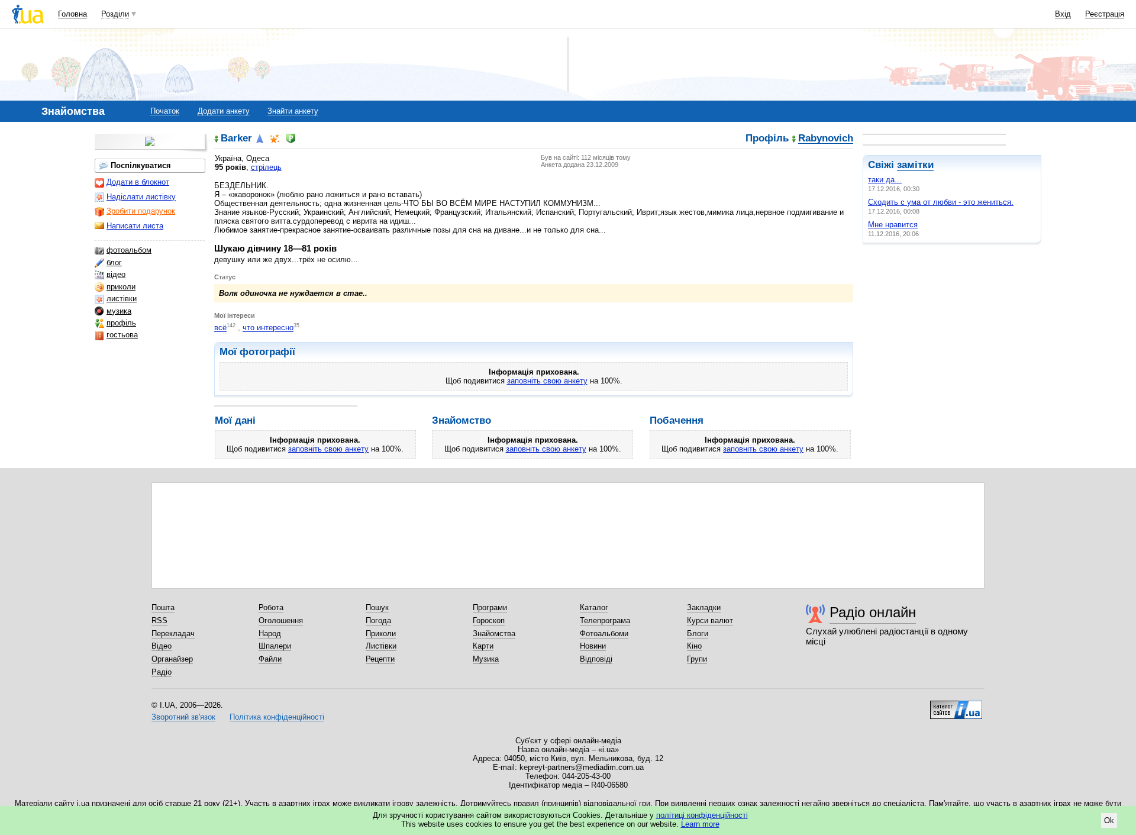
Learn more (700, 824)
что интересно (268, 328)
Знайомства (494, 633)
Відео (161, 645)
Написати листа (134, 225)
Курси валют (710, 620)
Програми (490, 607)
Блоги (697, 633)
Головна (72, 13)
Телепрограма (605, 620)
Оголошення (281, 620)
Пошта (163, 607)
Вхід (1063, 13)
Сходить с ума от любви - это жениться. (941, 202)
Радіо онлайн (873, 612)
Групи (697, 659)
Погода (378, 620)
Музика (486, 659)
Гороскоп (489, 620)
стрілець (266, 167)
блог (114, 262)
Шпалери (275, 645)
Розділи (115, 13)
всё (220, 328)
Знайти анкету (292, 111)
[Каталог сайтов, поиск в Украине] (956, 705)
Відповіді (596, 659)
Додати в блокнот (137, 182)
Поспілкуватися (141, 165)
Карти (483, 645)
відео (115, 274)
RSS (159, 620)
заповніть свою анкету (547, 380)
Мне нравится (893, 224)
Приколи (381, 633)
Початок (164, 111)
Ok (1109, 820)
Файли (270, 659)
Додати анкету (224, 111)
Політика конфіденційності (277, 717)
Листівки (381, 645)
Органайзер (172, 659)
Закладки (704, 607)
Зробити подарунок (140, 211)
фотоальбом (128, 250)
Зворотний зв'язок (183, 717)
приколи (120, 286)
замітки (915, 164)
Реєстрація (1104, 13)
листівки (121, 298)
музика (118, 311)
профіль (121, 322)
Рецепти (380, 659)
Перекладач (173, 633)
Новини (593, 645)
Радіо (161, 672)
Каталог (594, 607)
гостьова (122, 334)
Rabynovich (825, 139)
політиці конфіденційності (702, 815)
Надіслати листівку (141, 196)
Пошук (377, 607)
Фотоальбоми (604, 633)
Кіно (694, 645)
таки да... (885, 179)
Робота (271, 607)
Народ (270, 633)
